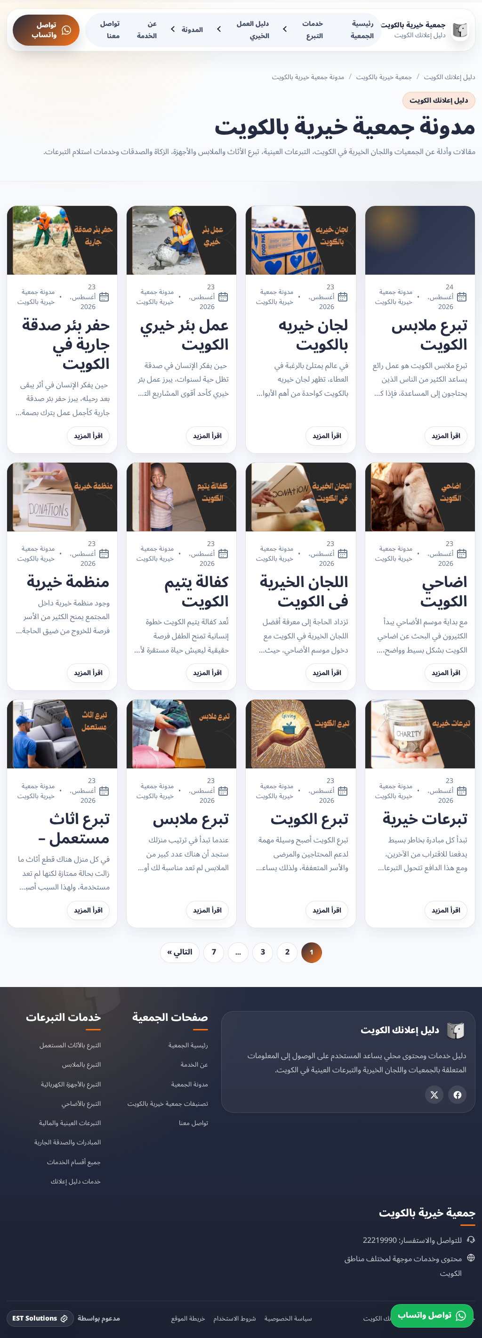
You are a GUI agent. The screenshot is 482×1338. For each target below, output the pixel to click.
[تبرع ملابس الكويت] (420, 240)
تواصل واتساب (44, 30)
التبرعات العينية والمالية (70, 1123)
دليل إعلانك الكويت (449, 77)
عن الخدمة (147, 30)
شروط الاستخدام (235, 1318)
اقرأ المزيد (446, 436)
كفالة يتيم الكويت (197, 592)
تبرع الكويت (309, 819)
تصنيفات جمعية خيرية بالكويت (168, 1103)
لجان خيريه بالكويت (313, 335)
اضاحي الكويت (443, 592)
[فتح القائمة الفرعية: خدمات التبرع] (286, 30)
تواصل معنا (110, 30)
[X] (434, 1094)
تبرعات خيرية (425, 819)
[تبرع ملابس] (182, 734)
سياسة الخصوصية (288, 1318)
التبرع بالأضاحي (81, 1103)
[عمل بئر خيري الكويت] (182, 240)
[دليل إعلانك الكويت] (455, 1031)
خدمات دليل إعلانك (76, 1181)
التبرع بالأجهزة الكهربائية (71, 1084)
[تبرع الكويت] (301, 734)
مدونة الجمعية (189, 1084)
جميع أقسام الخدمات (74, 1162)
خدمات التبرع (312, 30)
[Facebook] (457, 1094)
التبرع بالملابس (81, 1064)
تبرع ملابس (191, 819)
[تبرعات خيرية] (420, 734)
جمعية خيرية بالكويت (384, 77)
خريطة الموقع (188, 1318)
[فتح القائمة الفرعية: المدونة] (174, 30)
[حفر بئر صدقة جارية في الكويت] (62, 240)
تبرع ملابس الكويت (429, 335)
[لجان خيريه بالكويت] (301, 240)
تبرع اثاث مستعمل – (74, 829)
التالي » (180, 952)
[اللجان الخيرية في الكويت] (301, 497)
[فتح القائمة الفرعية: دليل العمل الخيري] (220, 30)
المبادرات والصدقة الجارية (67, 1142)
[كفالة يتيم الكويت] (182, 497)
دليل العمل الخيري (253, 30)
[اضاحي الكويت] (420, 497)
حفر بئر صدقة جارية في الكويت (66, 345)
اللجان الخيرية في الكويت (304, 592)
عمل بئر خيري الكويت (184, 335)
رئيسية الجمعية (362, 30)
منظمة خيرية (68, 582)
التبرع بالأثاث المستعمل (70, 1045)
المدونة (192, 30)
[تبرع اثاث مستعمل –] (62, 734)
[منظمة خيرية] (62, 497)
